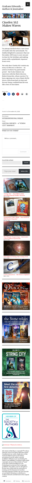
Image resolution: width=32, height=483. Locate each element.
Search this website (7, 160)
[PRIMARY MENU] (28, 4)
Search (26, 162)
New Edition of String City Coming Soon (16, 257)
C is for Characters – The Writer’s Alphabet (17, 274)
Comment (23, 152)
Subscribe (24, 171)
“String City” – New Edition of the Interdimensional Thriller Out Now (14, 194)
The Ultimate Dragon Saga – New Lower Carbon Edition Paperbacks (16, 237)
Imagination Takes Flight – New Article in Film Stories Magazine (16, 218)
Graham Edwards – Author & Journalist (12, 7)
